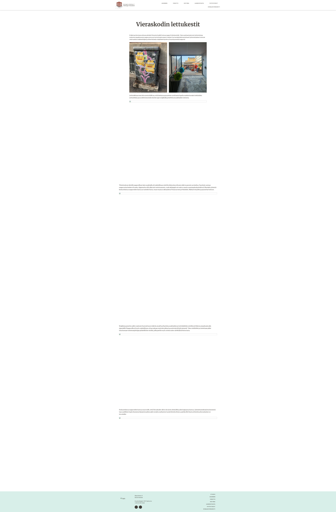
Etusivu (213, 494)
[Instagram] (140, 507)
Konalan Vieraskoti (214, 7)
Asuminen (164, 3)
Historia (186, 3)
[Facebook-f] (136, 507)
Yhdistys (175, 3)
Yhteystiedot (213, 3)
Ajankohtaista (199, 3)
